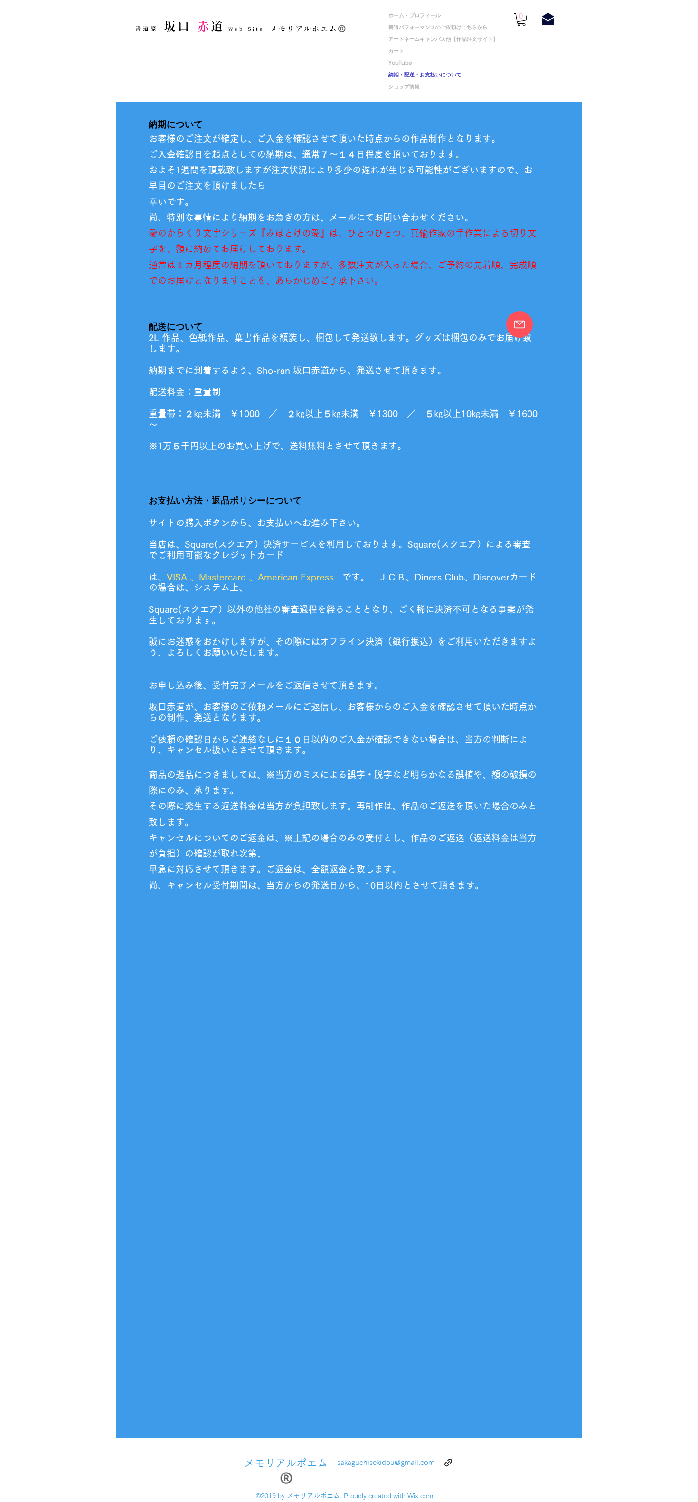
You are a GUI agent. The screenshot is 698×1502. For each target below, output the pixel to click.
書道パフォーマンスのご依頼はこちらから (438, 27)
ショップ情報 (404, 86)
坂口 (177, 26)
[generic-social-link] (448, 1462)
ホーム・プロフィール (414, 15)
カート (396, 51)
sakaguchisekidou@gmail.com (385, 1462)
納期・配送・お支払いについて (425, 74)
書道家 (146, 28)
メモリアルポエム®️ (309, 28)
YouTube (402, 63)
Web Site (244, 29)
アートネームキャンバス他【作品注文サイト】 (443, 39)
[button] (521, 19)
